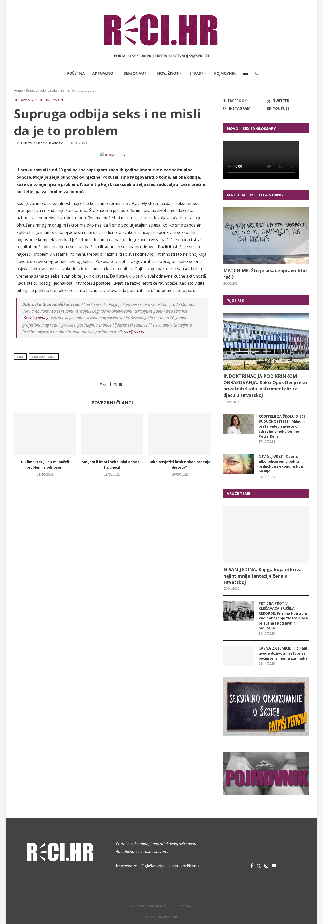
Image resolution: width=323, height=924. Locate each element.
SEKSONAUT (135, 73)
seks (20, 356)
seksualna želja (43, 356)
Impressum (126, 866)
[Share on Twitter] (115, 384)
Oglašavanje (153, 866)
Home (18, 90)
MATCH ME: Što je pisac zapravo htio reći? (265, 273)
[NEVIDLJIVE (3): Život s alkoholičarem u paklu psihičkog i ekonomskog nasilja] (238, 464)
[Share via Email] (120, 384)
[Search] (257, 73)
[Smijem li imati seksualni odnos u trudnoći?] (112, 434)
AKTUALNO (102, 73)
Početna (76, 73)
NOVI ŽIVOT (168, 73)
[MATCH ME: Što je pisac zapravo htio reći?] (266, 236)
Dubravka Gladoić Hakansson (42, 143)
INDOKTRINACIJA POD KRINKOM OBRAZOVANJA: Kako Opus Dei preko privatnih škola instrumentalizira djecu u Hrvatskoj (265, 385)
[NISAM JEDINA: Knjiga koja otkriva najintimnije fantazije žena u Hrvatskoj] (266, 534)
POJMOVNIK (225, 73)
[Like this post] (104, 384)
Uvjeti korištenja (184, 866)
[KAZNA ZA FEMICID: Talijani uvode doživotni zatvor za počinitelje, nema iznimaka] (238, 656)
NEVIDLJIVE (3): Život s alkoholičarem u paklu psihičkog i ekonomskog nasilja (281, 464)
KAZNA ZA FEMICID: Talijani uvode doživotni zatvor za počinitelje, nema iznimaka (283, 653)
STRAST (196, 73)
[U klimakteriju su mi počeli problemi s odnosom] (45, 434)
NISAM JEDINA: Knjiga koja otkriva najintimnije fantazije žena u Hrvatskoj (262, 575)
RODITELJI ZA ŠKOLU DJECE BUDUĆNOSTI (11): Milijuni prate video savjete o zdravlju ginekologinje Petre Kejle (282, 426)
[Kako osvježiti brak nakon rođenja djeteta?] (179, 434)
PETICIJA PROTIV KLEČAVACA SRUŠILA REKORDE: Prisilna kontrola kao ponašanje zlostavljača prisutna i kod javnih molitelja (283, 615)
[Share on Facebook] (110, 384)
